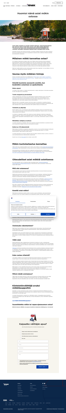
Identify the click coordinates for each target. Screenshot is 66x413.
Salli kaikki (48, 214)
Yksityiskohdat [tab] (33, 201)
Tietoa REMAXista (33, 385)
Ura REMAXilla (32, 390)
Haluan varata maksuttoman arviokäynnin (30, 331)
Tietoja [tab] (48, 201)
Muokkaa (32, 214)
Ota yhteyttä (44, 385)
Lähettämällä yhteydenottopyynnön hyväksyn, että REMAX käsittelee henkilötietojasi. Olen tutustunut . (33, 361)
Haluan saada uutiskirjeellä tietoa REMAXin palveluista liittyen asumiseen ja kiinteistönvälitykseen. (34, 364)
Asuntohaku (19, 385)
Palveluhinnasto (20, 392)
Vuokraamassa (20, 390)
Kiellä (18, 214)
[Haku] (53, 2)
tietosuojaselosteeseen (36, 361)
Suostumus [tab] (17, 201)
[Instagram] (44, 383)
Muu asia (23, 338)
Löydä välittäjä (44, 387)
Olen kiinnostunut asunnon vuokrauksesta (30, 336)
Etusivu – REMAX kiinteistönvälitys (4, 6)
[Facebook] (42, 383)
